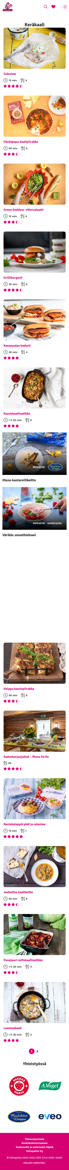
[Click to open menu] (65, 7)
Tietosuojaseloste (34, 1139)
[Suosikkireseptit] (53, 7)
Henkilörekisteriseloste (34, 1143)
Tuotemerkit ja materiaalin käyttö (34, 1147)
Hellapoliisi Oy (34, 1151)
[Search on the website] (45, 7)
